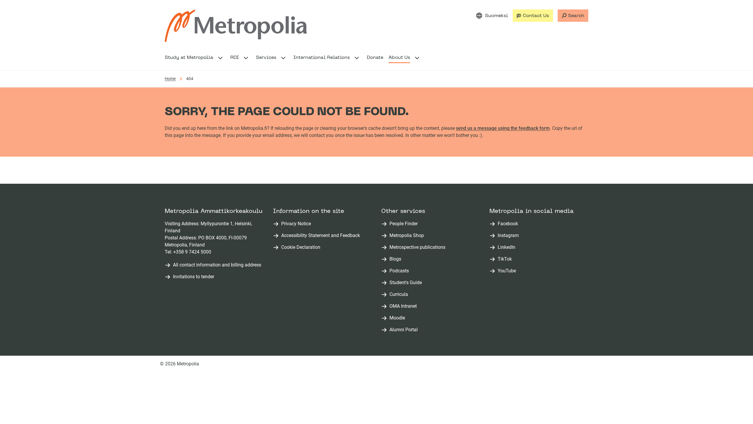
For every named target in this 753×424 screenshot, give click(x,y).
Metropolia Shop (407, 235)
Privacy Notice (296, 223)
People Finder (404, 224)
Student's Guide (406, 282)
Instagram (509, 235)
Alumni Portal (404, 330)
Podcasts (400, 271)
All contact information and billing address (217, 265)
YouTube (508, 271)
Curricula (399, 294)
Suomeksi (496, 16)
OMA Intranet (404, 306)
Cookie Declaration (300, 247)
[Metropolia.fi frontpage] (236, 25)
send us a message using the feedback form (503, 128)
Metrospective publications (418, 247)
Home (170, 78)
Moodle (398, 318)
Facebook (509, 224)
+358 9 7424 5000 (192, 252)
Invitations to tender (193, 276)
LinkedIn (508, 247)
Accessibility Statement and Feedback (320, 235)
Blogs (396, 259)
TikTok (506, 259)
